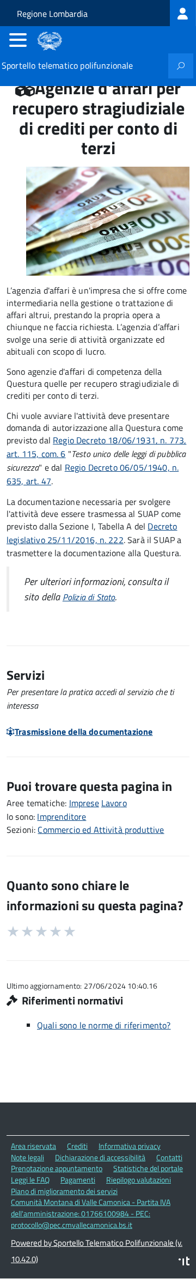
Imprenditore (61, 816)
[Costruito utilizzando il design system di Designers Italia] (184, 1262)
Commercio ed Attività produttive (101, 829)
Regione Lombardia (52, 13)
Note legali (27, 1157)
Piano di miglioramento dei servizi (64, 1191)
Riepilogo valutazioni (138, 1179)
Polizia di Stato (89, 597)
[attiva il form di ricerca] (180, 65)
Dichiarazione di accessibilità (100, 1157)
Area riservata (33, 1146)
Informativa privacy (130, 1146)
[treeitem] (183, 13)
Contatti (169, 1157)
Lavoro (114, 802)
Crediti (77, 1146)
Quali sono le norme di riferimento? (104, 1025)
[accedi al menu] (18, 39)
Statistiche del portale (148, 1168)
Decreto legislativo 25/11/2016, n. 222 (92, 533)
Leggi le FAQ (30, 1179)
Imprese (84, 802)
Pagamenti (77, 1179)
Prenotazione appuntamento (56, 1168)
